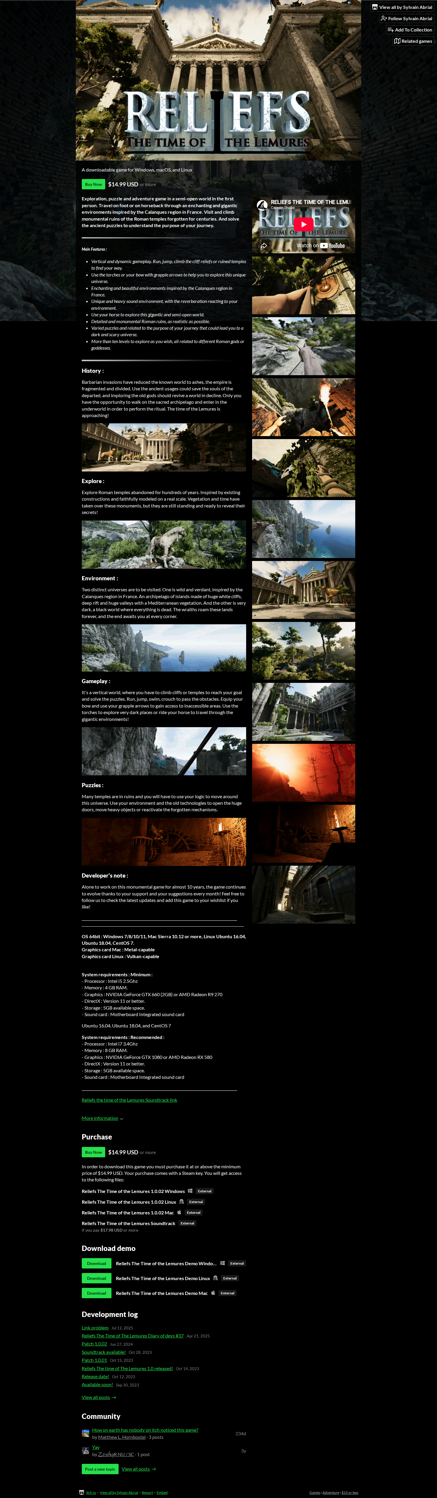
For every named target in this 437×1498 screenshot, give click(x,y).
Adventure (331, 1492)
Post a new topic (100, 1469)
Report (147, 1492)
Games (314, 1492)
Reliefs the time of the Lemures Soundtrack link (129, 1100)
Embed (162, 1492)
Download (96, 1263)
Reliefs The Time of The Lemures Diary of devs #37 (133, 1335)
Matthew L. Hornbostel (122, 1437)
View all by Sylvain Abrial (119, 1492)
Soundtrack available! (104, 1352)
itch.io (91, 1492)
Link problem (95, 1327)
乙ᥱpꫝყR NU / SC (116, 1454)
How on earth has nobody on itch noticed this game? (145, 1430)
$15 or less (350, 1492)
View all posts (96, 1397)
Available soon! (97, 1384)
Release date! (95, 1376)
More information (100, 1118)
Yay (96, 1447)
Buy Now (93, 184)
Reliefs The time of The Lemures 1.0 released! (127, 1368)
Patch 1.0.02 (94, 1343)
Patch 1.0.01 (94, 1360)
